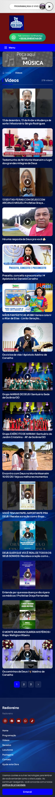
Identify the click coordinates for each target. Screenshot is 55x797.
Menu (12, 47)
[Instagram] (5, 721)
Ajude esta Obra (10, 764)
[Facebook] (12, 721)
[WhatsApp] (25, 721)
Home (5, 730)
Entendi (27, 791)
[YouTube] (18, 721)
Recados (6, 745)
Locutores (7, 749)
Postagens (7, 754)
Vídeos (5, 740)
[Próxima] (38, 684)
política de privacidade (14, 785)
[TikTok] (32, 721)
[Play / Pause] (49, 6)
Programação (9, 735)
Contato (6, 759)
